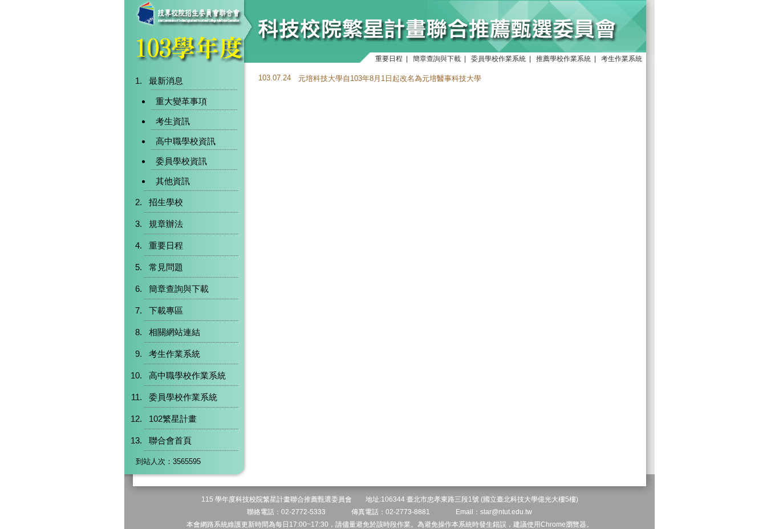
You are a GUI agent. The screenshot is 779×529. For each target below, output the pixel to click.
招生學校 (166, 202)
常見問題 (166, 267)
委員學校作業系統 (498, 59)
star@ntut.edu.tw (506, 512)
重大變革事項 (181, 101)
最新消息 (166, 81)
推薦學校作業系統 (563, 59)
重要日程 (389, 59)
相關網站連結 (174, 332)
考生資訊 (173, 121)
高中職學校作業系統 (187, 375)
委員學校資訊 (181, 161)
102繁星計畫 (173, 419)
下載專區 (166, 310)
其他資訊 (173, 181)
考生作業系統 (621, 59)
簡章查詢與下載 (437, 59)
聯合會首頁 (170, 440)
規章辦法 (166, 224)
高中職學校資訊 (186, 141)
